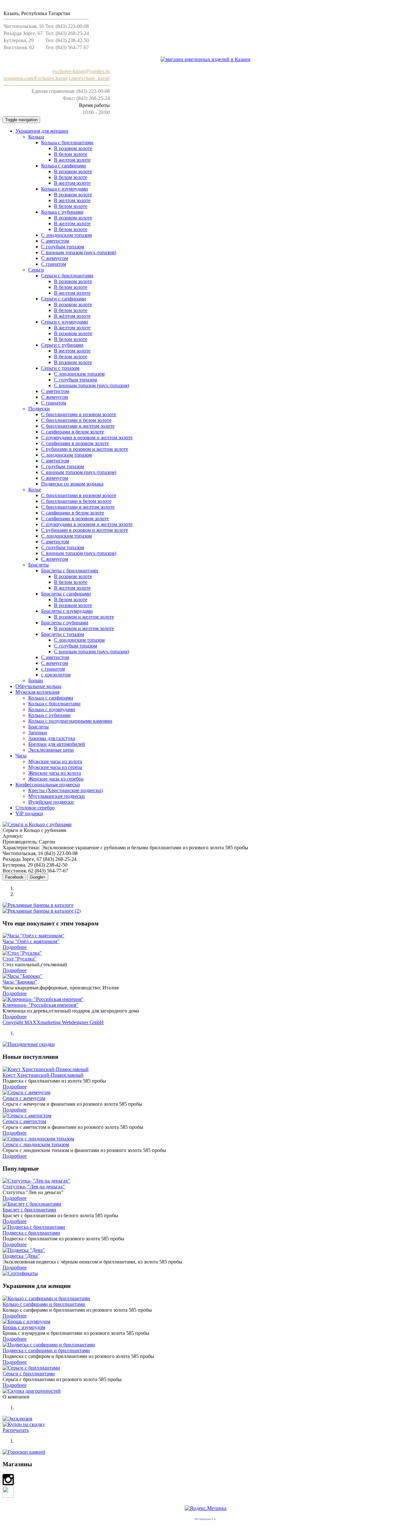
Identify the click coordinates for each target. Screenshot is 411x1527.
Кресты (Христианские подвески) (65, 790)
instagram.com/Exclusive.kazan (35, 78)
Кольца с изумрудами (64, 189)
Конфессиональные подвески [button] (47, 784)
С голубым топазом (75, 379)
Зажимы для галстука (51, 738)
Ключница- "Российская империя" (40, 1005)
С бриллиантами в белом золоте (76, 420)
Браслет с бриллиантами (29, 1209)
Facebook (14, 877)
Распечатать (16, 1430)
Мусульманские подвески (56, 796)
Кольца (36, 136)
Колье (34, 489)
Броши (35, 680)
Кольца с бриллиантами (67, 142)
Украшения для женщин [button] (41, 131)
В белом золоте (70, 154)
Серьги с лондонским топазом (36, 1144)
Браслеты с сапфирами (66, 593)
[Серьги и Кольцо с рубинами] (37, 824)
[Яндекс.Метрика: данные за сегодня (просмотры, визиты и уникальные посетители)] (205, 1508)
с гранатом (53, 669)
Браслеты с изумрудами (67, 611)
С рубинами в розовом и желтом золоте (84, 449)
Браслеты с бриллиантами (69, 570)
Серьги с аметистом (24, 1121)
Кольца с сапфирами (63, 165)
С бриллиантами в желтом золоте (78, 426)
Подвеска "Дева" (21, 1256)
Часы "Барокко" (20, 982)
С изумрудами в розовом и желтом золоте (87, 437)
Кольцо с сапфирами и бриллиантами (44, 1304)
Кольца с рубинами (62, 212)
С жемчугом (54, 258)
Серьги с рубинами (62, 345)
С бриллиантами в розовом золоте (78, 414)
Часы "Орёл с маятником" (31, 941)
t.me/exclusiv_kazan (89, 78)
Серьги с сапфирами (63, 298)
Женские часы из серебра (55, 778)
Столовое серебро (35, 807)
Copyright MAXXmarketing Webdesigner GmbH (53, 1022)
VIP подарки (29, 813)
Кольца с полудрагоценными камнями (70, 721)
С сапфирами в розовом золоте (75, 443)
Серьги (36, 269)
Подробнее (15, 947)
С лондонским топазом (66, 235)
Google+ (38, 877)
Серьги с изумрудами (64, 322)
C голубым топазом (62, 246)
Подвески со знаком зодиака (72, 484)
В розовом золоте (73, 148)
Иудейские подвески (51, 802)
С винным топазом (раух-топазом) (78, 252)
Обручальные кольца (38, 686)
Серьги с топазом (60, 368)
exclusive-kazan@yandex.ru (81, 71)
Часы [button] (21, 755)
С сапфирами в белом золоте (72, 431)
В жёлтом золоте (72, 316)
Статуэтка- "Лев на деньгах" (34, 1186)
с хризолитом (56, 674)
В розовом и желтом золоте (84, 617)
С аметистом (55, 241)
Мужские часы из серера (55, 767)
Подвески (39, 408)
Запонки (37, 732)
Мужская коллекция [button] (37, 692)
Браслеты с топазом (62, 634)
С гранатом (53, 264)
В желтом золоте (72, 160)
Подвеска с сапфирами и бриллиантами (46, 1350)
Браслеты (38, 564)
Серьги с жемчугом (24, 1098)
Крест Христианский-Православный (43, 1075)
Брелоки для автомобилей (56, 744)
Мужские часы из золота (55, 761)
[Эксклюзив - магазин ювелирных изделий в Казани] (205, 59)
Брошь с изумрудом (24, 1327)
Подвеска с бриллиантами (31, 1233)
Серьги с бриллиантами (67, 275)
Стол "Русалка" (20, 958)
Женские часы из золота (54, 773)
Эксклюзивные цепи (51, 750)
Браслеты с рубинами (64, 622)
